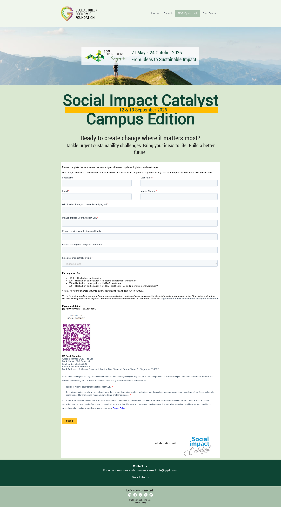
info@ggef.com (167, 470)
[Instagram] (129, 495)
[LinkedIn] (140, 495)
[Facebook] (145, 495)
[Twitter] (151, 495)
